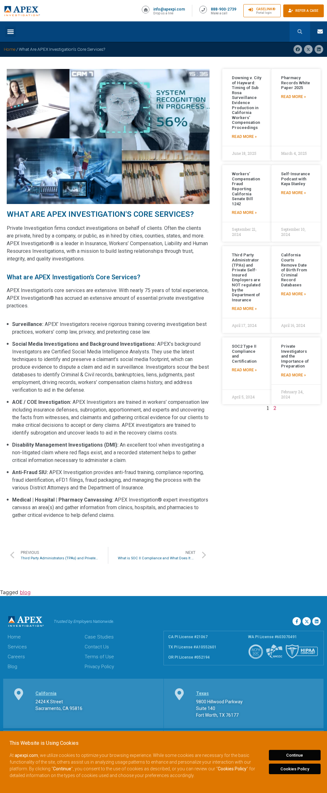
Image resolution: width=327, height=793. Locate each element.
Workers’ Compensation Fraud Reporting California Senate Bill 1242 (246, 188)
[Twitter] (306, 621)
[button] (10, 31)
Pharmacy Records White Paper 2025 (295, 82)
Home (9, 49)
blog (25, 592)
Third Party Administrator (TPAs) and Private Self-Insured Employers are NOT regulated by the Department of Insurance (246, 277)
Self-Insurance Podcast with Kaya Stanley (295, 178)
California (46, 693)
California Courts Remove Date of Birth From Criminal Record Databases (294, 270)
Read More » (244, 136)
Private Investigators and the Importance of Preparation (295, 356)
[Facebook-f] (297, 621)
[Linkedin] (316, 621)
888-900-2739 (223, 9)
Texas (202, 693)
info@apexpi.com (169, 9)
